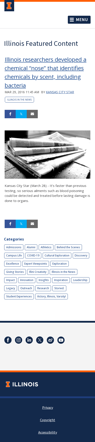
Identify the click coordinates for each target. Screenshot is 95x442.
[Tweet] (21, 114)
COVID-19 (33, 255)
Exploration (59, 264)
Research (43, 288)
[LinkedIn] (29, 340)
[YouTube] (61, 340)
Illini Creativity (37, 272)
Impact (10, 280)
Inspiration (61, 280)
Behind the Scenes (68, 247)
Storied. (59, 288)
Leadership (80, 280)
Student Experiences (19, 296)
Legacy (10, 288)
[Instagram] (18, 340)
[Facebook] (8, 340)
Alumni (31, 247)
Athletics (46, 247)
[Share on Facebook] (10, 114)
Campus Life (14, 255)
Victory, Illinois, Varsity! (51, 296)
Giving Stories (15, 272)
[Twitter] (40, 340)
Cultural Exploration (57, 255)
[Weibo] (50, 340)
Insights (44, 280)
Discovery (81, 255)
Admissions (13, 247)
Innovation (26, 280)
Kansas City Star (60, 92)
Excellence (12, 264)
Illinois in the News (19, 99)
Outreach (26, 288)
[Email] (32, 114)
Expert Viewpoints (35, 264)
